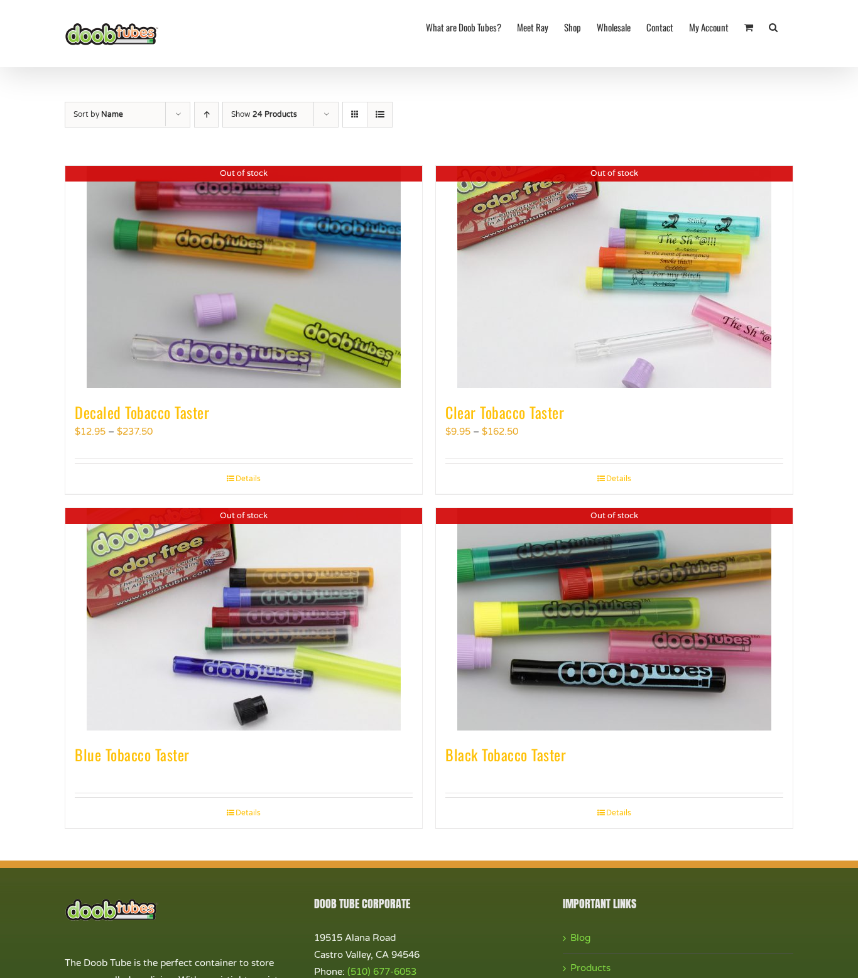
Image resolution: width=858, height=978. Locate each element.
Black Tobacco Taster (505, 754)
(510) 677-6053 (381, 971)
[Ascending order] (206, 115)
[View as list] (379, 114)
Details (248, 478)
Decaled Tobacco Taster (142, 412)
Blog (580, 937)
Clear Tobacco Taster (504, 412)
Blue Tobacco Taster (132, 754)
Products (590, 968)
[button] (773, 26)
